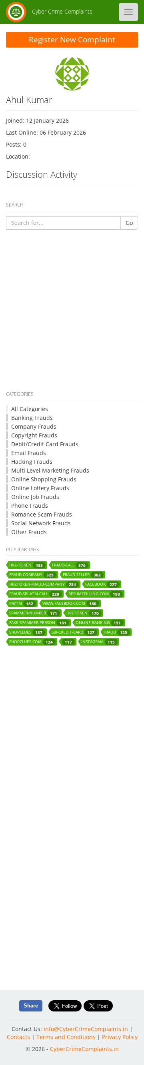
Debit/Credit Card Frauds (44, 444)
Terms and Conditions (66, 1037)
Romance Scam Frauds (41, 514)
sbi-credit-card (73, 632)
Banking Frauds (32, 417)
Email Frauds (28, 453)
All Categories (29, 409)
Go (129, 223)
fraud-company (31, 575)
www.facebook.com (69, 603)
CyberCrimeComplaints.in (84, 1049)
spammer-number (33, 613)
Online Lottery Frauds (40, 488)
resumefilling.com (94, 594)
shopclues (25, 632)
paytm (21, 603)
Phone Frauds (29, 505)
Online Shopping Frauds (43, 479)
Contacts (18, 1037)
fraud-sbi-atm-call (34, 594)
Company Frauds (33, 426)
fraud (115, 632)
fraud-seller (82, 575)
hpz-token (26, 565)
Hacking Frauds (31, 461)
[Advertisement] (72, 311)
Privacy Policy (120, 1037)
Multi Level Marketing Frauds (50, 470)
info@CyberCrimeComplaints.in (86, 1029)
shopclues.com (31, 642)
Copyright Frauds (34, 435)
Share (31, 1006)
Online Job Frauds (35, 497)
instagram (98, 642)
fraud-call (69, 565)
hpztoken (82, 613)
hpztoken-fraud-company (42, 584)
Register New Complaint (72, 39)
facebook (101, 584)
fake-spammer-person (37, 623)
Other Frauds (29, 532)
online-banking (98, 623)
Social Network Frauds (41, 523)
